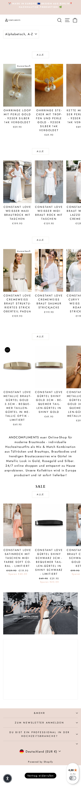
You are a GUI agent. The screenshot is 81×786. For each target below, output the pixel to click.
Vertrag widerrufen (40, 775)
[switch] (72, 778)
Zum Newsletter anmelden (39, 722)
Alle (40, 54)
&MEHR (39, 713)
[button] (7, 778)
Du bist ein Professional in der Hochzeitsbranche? (39, 734)
